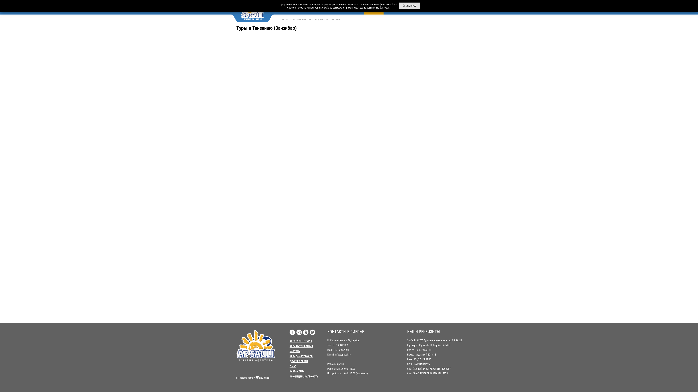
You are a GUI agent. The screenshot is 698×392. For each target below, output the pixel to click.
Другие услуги (299, 361)
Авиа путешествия (301, 346)
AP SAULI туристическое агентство (300, 19)
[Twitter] (312, 332)
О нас (293, 366)
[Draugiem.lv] (305, 332)
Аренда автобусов (301, 356)
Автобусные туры (301, 341)
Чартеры (324, 19)
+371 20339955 (341, 349)
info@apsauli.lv (343, 354)
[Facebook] (292, 332)
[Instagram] (299, 332)
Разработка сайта (244, 378)
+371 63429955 (340, 345)
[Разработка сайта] (262, 378)
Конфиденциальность (304, 376)
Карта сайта (297, 371)
